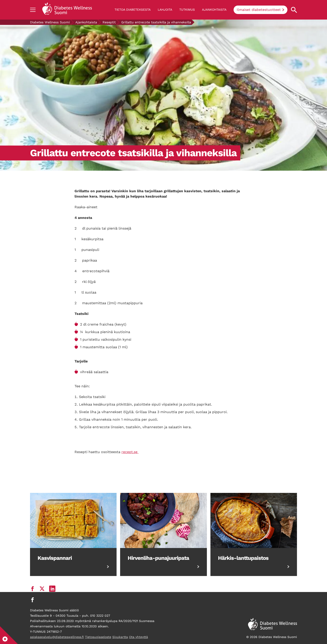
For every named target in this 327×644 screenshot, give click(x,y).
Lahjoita (165, 9)
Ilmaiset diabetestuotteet (259, 10)
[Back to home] (67, 9)
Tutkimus (187, 9)
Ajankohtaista (214, 9)
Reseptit (109, 22)
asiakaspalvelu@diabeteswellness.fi (57, 637)
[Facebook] (32, 599)
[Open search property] (294, 10)
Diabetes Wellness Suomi (50, 22)
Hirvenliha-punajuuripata (158, 558)
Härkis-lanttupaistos (243, 558)
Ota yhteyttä (138, 637)
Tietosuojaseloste (98, 637)
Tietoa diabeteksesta (133, 9)
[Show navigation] (33, 9)
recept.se (130, 452)
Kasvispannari (55, 558)
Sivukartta (120, 637)
